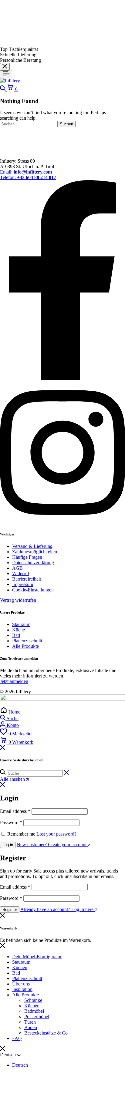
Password (11, 822)
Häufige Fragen (27, 557)
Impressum (22, 584)
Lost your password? (56, 833)
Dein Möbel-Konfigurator (37, 956)
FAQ (17, 1038)
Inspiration (22, 989)
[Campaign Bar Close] (5, 67)
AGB (17, 568)
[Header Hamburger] (6, 74)
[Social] (62, 378)
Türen (30, 1022)
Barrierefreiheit (26, 578)
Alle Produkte (25, 646)
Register (9, 909)
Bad (16, 635)
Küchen (19, 967)
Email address (15, 811)
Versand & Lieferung (32, 546)
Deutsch (20, 1065)
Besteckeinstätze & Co (46, 1032)
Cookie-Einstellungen (33, 589)
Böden (30, 1027)
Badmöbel (34, 1011)
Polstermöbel (36, 1016)
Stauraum (21, 624)
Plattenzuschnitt (27, 640)
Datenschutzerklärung (33, 562)
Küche (18, 629)
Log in (7, 845)
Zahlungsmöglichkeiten (34, 551)
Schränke (33, 1000)
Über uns (21, 983)
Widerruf (20, 573)
